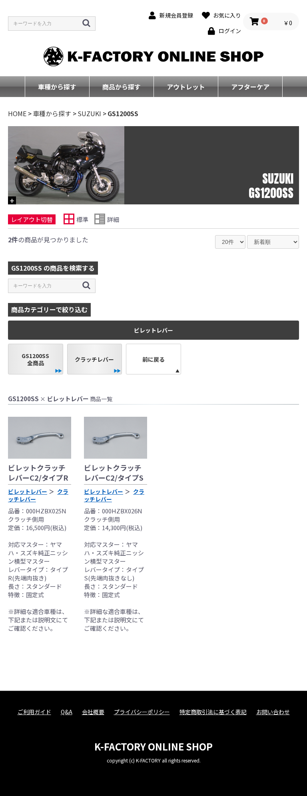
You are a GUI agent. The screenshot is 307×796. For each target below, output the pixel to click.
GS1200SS (123, 113)
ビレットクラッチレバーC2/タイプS (114, 472)
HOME (17, 113)
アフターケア (250, 86)
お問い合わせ (273, 712)
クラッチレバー (94, 359)
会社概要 (93, 712)
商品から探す (121, 86)
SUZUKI (89, 113)
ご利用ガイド (34, 712)
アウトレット (186, 86)
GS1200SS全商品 (35, 359)
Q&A (66, 712)
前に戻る (153, 359)
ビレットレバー (27, 491)
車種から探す (57, 86)
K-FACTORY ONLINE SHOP (153, 746)
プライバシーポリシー (142, 712)
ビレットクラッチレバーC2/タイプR (38, 472)
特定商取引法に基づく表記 (213, 712)
